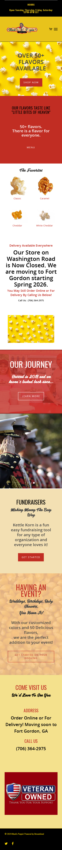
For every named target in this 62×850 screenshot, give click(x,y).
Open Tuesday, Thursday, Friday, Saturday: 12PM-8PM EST (31, 11)
